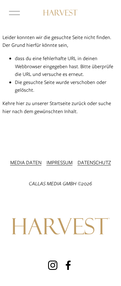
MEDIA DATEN (26, 162)
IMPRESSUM (60, 162)
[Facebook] (68, 265)
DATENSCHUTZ (94, 162)
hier (20, 103)
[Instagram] (53, 265)
